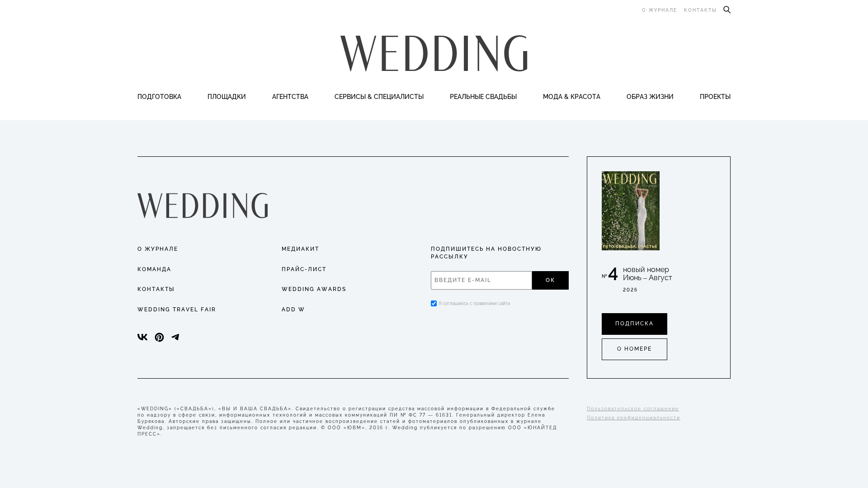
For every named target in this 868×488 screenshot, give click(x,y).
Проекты (715, 96)
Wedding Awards (314, 289)
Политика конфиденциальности (633, 417)
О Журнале (157, 249)
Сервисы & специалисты (379, 96)
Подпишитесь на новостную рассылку (486, 253)
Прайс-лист (304, 269)
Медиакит (300, 249)
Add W (293, 309)
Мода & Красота (571, 96)
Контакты (700, 10)
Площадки (227, 96)
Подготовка (159, 96)
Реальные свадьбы (483, 96)
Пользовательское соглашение (633, 408)
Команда (154, 269)
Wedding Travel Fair (176, 309)
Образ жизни (650, 96)
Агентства (290, 96)
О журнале (659, 10)
